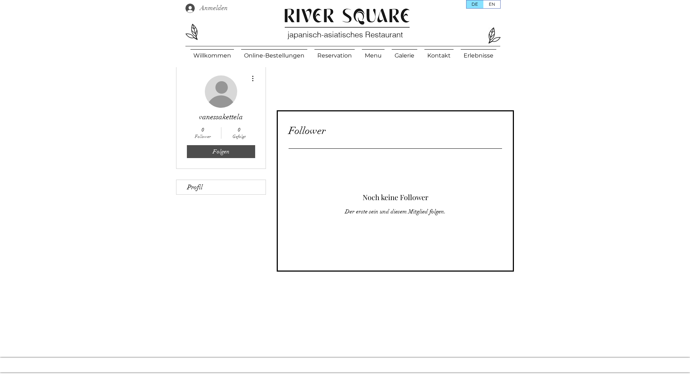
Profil (195, 187)
